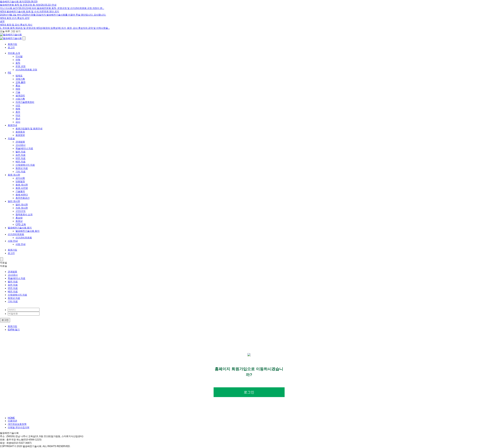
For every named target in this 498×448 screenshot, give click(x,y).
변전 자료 (20, 158)
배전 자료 (20, 161)
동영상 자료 (22, 168)
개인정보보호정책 (17, 424)
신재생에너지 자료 (25, 165)
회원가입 (12, 44)
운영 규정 (20, 66)
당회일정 (20, 181)
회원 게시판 (14, 174)
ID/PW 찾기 (14, 329)
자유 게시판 (22, 207)
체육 (18, 108)
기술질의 (20, 191)
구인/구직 (20, 211)
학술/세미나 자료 (24, 148)
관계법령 (20, 141)
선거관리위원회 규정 (26, 69)
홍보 (18, 85)
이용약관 (12, 420)
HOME (11, 417)
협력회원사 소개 (24, 214)
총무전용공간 (23, 198)
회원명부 (20, 135)
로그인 (11, 47)
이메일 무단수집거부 (18, 427)
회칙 (18, 63)
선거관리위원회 (16, 234)
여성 (18, 115)
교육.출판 (20, 82)
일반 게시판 (14, 201)
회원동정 (20, 131)
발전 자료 (20, 151)
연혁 (18, 59)
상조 (18, 105)
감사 (18, 122)
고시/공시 (20, 145)
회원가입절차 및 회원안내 (29, 128)
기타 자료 (20, 171)
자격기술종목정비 (25, 102)
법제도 (19, 75)
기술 (18, 92)
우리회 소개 (14, 53)
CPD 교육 (21, 224)
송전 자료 (20, 155)
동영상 (19, 221)
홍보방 (19, 217)
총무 (18, 112)
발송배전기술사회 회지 (20, 227)
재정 (18, 89)
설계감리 (20, 95)
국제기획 (20, 79)
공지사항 (20, 178)
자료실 (11, 138)
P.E (9, 72)
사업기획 (20, 98)
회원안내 (12, 125)
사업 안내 (13, 241)
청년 (18, 118)
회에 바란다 (22, 194)
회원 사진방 (22, 188)
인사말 (19, 56)
